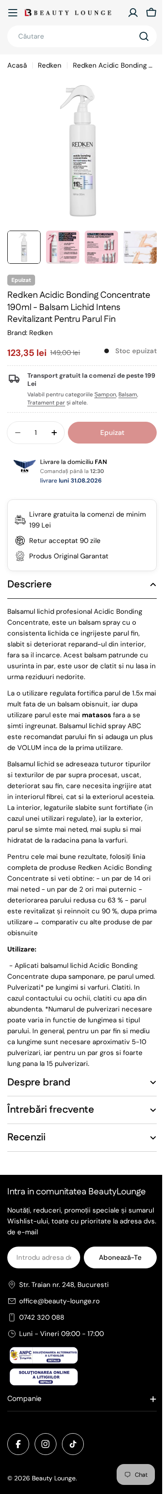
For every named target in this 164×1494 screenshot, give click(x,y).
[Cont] (133, 12)
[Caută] (143, 36)
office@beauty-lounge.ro (59, 1322)
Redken (50, 65)
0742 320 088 (41, 1339)
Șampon (105, 394)
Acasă (17, 65)
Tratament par (46, 402)
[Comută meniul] (12, 12)
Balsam (127, 394)
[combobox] (82, 36)
